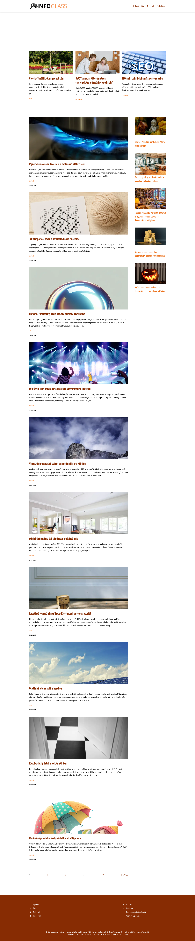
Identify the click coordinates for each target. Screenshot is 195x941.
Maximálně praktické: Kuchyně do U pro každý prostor (55, 838)
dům (30, 99)
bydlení (31, 181)
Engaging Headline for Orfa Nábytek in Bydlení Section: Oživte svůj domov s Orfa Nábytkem (150, 216)
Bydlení (135, 6)
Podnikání (160, 6)
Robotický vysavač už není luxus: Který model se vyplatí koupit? (60, 613)
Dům (143, 6)
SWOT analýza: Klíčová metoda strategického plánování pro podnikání (94, 80)
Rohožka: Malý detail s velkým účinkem (48, 763)
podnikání (78, 99)
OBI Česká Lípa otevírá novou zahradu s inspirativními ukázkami (60, 389)
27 (103, 875)
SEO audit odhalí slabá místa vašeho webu (142, 78)
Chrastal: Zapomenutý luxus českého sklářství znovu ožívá (57, 314)
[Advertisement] (97, 29)
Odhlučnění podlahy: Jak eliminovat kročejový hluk (53, 538)
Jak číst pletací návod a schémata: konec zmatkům (54, 239)
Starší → (124, 875)
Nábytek (150, 6)
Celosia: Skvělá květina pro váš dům (46, 78)
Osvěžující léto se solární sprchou (45, 688)
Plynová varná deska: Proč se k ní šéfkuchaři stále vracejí (57, 164)
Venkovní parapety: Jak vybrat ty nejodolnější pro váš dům (57, 463)
